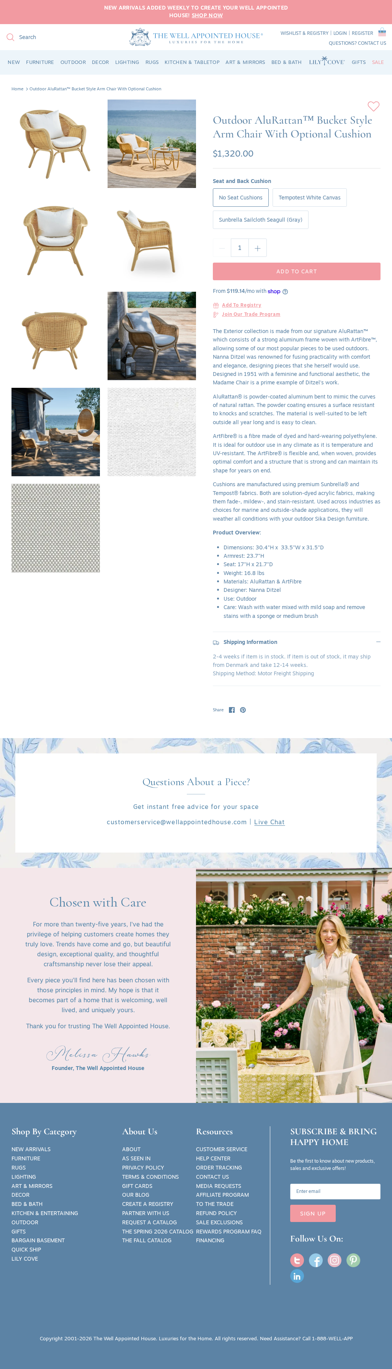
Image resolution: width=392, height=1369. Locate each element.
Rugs (18, 1167)
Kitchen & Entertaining (44, 1213)
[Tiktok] (297, 1276)
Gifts (18, 1231)
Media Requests (218, 1186)
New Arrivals (31, 1149)
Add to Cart (296, 271)
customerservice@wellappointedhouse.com (177, 822)
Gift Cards (137, 1186)
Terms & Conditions (150, 1177)
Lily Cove (24, 1259)
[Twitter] (297, 1260)
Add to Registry (241, 305)
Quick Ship (26, 1249)
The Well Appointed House (124, 1338)
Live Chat (269, 822)
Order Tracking (219, 1167)
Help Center (213, 1158)
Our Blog (135, 1195)
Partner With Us (145, 1213)
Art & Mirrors (31, 1186)
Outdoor (24, 1222)
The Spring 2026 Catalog (157, 1231)
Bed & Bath (26, 1204)
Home (17, 89)
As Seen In (136, 1158)
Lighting (23, 1177)
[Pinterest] (353, 1260)
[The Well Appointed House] (196, 37)
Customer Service (221, 1149)
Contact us (372, 43)
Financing (210, 1240)
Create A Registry (147, 1204)
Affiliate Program (222, 1195)
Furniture (25, 1158)
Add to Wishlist (374, 106)
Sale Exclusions (219, 1222)
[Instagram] (334, 1260)
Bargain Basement (38, 1240)
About (131, 1149)
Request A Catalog (149, 1222)
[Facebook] (316, 1260)
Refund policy (216, 1213)
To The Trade (215, 1204)
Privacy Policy (143, 1167)
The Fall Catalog (147, 1240)
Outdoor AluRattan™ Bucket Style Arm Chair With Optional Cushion (95, 89)
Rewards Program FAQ (228, 1231)
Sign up (313, 1213)
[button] (382, 33)
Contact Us (212, 1177)
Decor (20, 1195)
